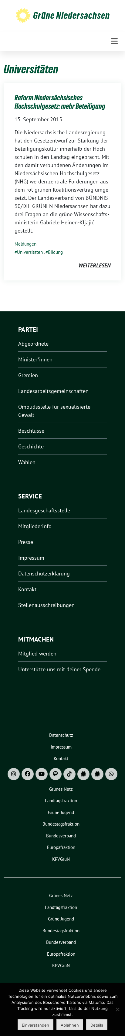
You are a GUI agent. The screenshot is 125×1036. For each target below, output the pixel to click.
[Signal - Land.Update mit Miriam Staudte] (97, 774)
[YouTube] (41, 774)
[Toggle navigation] (114, 41)
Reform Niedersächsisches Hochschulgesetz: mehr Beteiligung (60, 102)
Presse (25, 541)
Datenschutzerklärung (44, 573)
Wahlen (26, 462)
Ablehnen (70, 1025)
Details (96, 1025)
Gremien (28, 375)
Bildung (55, 252)
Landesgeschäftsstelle (44, 510)
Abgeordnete (33, 343)
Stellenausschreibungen (46, 605)
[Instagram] (14, 774)
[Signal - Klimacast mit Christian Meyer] (83, 774)
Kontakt (27, 589)
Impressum (31, 557)
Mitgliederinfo (35, 526)
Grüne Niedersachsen (71, 15)
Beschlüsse (31, 430)
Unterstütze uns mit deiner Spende (59, 669)
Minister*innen (35, 359)
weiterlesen (94, 265)
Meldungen (25, 244)
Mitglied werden (37, 653)
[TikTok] (69, 774)
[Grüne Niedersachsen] (23, 15)
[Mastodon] (55, 774)
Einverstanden (35, 1025)
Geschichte (31, 446)
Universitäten (30, 252)
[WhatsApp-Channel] (111, 774)
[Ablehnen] (117, 1009)
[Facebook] (28, 774)
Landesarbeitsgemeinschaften (53, 390)
